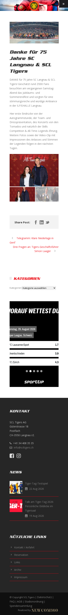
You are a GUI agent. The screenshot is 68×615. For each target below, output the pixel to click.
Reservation (21, 555)
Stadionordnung (34, 601)
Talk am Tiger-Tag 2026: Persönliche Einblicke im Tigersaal (39, 506)
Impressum (20, 577)
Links (17, 562)
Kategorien (16, 287)
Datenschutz (44, 597)
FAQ (12, 601)
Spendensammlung (21, 606)
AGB (19, 601)
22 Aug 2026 (36, 488)
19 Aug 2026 (36, 515)
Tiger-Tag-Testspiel (36, 483)
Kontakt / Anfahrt (24, 547)
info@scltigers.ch (24, 447)
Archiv (17, 569)
